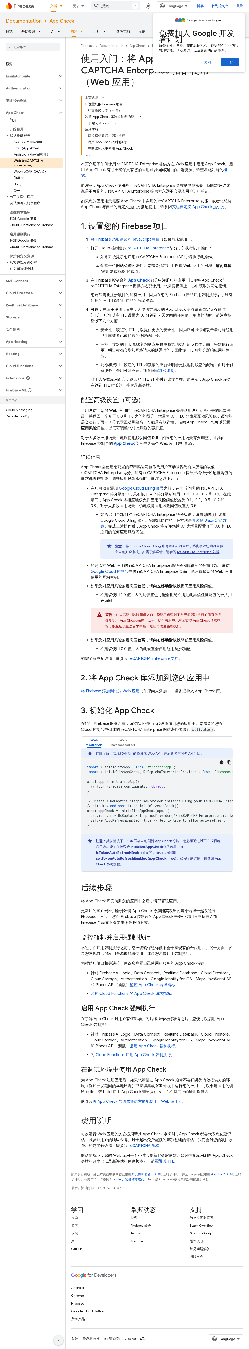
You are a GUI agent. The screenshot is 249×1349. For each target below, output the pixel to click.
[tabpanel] (157, 809)
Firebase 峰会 (141, 1225)
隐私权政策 (91, 1339)
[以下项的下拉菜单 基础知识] (41, 31)
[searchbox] (33, 47)
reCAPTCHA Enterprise (148, 248)
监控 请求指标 (152, 984)
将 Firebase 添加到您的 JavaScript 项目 (125, 239)
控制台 (109, 571)
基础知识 (28, 31)
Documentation (24, 21)
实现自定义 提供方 (198, 206)
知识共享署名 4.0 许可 (147, 1174)
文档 (53, 6)
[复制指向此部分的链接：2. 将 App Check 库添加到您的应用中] (215, 678)
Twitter (136, 1233)
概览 (9, 31)
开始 (230, 62)
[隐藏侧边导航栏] (58, 1340)
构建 (74, 31)
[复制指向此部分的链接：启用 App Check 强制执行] (160, 1009)
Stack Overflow (201, 1225)
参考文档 (123, 31)
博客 (200, 6)
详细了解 (102, 753)
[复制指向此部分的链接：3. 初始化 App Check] (159, 711)
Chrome (77, 1295)
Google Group (201, 1233)
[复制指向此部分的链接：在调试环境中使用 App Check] (171, 1070)
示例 (142, 31)
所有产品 (78, 1319)
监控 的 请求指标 (131, 993)
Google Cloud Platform (89, 1311)
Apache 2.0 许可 (223, 1174)
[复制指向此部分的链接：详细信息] (105, 457)
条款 (74, 1339)
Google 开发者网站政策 (127, 1179)
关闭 (207, 62)
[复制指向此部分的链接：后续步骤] (117, 888)
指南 (74, 1218)
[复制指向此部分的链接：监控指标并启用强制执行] (155, 938)
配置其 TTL (164, 1161)
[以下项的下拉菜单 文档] (63, 6)
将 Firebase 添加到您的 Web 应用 (110, 691)
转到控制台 (220, 6)
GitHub (76, 1249)
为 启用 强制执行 (131, 1054)
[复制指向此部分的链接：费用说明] (117, 1121)
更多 (76, 6)
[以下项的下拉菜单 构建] (83, 31)
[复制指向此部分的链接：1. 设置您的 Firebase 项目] (173, 227)
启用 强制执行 (152, 1046)
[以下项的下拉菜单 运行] (106, 31)
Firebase (87, 46)
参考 (74, 1225)
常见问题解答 (200, 1249)
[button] (29, 76)
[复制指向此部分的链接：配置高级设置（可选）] (149, 400)
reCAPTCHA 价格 (144, 1145)
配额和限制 (164, 370)
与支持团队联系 (201, 1218)
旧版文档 (196, 1256)
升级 (197, 753)
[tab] (94, 742)
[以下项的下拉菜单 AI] (60, 31)
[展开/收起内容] (103, 97)
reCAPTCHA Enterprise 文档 (198, 552)
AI (52, 31)
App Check (61, 21)
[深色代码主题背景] (221, 762)
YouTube (137, 1241)
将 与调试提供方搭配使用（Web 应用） (137, 1101)
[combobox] (115, 5)
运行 (96, 31)
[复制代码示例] (229, 762)
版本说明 (196, 1241)
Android (77, 1288)
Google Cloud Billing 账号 (141, 488)
